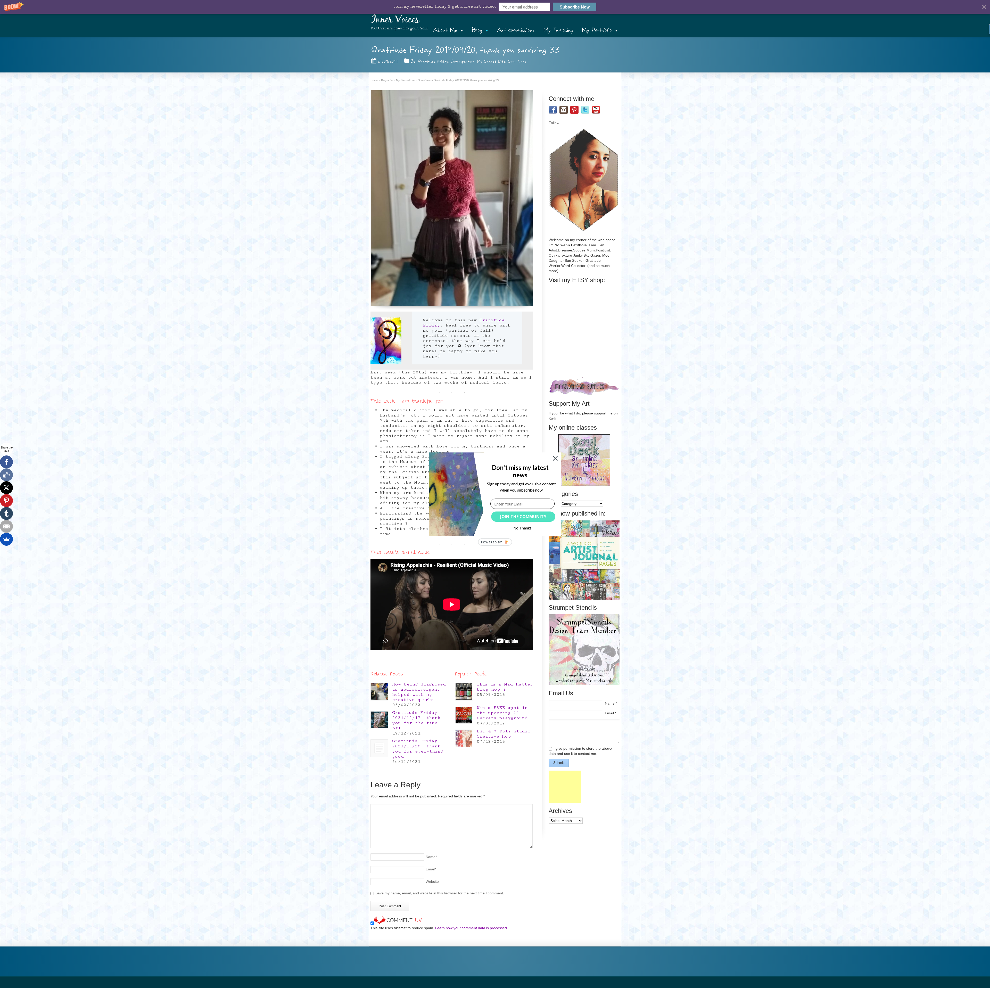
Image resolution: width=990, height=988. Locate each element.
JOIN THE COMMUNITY (523, 516)
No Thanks (522, 528)
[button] (520, 471)
